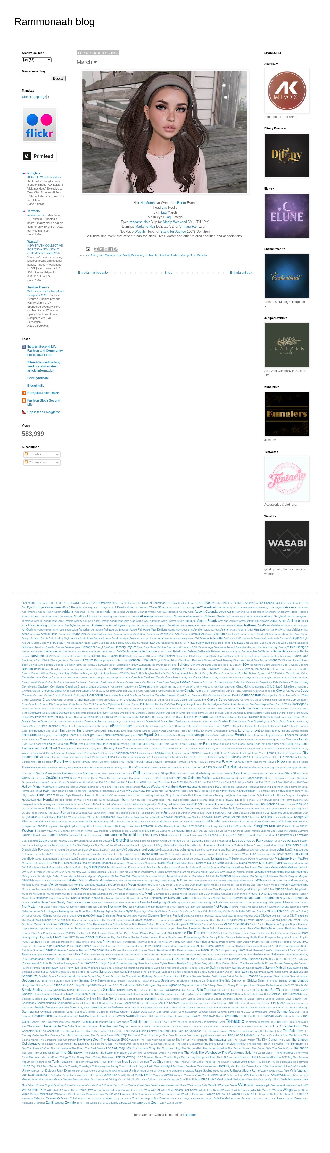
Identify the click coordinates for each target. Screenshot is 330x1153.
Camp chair (102, 677)
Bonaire (303, 664)
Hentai (150, 790)
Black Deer (182, 656)
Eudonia (56, 739)
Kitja (137, 821)
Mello (283, 867)
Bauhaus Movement (179, 647)
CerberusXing (299, 682)
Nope (167, 906)
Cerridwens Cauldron (63, 686)
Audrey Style (62, 638)
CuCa (140, 699)
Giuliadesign (203, 773)
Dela (45, 712)
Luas (253, 853)
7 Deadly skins (124, 607)
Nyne (129, 911)
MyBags (131, 893)
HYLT (169, 799)
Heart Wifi (80, 790)
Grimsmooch (281, 777)
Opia (195, 920)
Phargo (26, 932)
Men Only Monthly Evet (73, 871)
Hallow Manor (32, 786)
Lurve (158, 858)
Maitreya (173, 863)
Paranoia (59, 928)
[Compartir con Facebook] (110, 249)
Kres (185, 826)
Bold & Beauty (232, 664)
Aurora (98, 638)
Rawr (25, 954)
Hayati (38, 790)
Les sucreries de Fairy (247, 841)
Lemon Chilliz (159, 840)
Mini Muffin (212, 876)
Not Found (221, 907)
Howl (86, 799)
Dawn (103, 708)
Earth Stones (101, 726)
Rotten (226, 963)
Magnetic (107, 862)
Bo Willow (89, 664)
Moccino (194, 880)
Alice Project (65, 620)
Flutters (114, 761)
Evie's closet (35, 743)
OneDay (107, 920)
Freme (26, 767)
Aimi (94, 616)
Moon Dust (188, 884)
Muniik (50, 893)
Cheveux (230, 686)
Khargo (298, 817)
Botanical (130, 668)
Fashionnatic (144, 752)
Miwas (140, 880)
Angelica (161, 625)
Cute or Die (46, 704)
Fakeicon (224, 743)
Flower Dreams (100, 761)
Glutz (305, 773)
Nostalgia (207, 906)
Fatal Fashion (173, 752)
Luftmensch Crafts (54, 858)
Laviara (184, 834)
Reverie (111, 958)
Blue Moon (260, 660)
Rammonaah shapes (134, 950)
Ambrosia (253, 620)
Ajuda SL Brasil (129, 616)
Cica (147, 690)
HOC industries (116, 795)
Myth (236, 893)
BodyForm (170, 664)
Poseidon (66, 941)
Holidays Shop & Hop (167, 795)
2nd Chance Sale (269, 602)
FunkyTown (121, 767)
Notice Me (245, 906)
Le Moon (270, 834)
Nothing (234, 906)
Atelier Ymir (293, 634)
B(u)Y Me (64, 642)
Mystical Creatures (222, 893)
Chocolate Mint (72, 690)
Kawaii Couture (173, 817)
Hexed (205, 790)
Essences (291, 735)
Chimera (27, 690)
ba (73, 642)
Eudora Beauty (82, 739)
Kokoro (297, 821)
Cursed (257, 699)
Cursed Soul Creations (276, 699)
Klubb (210, 821)
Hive (88, 795)
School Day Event (99, 976)
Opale (178, 919)
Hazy (46, 790)
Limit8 (221, 845)
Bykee (253, 673)
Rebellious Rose (141, 954)
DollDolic (243, 717)
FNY (122, 761)
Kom (305, 821)
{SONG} (76, 602)
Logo (151, 849)
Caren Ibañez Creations (293, 677)
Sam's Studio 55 (80, 971)
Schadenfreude (66, 976)
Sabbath (118, 967)
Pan (168, 924)
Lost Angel (252, 849)
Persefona (224, 928)
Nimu (226, 902)
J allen (224, 808)
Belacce (50, 651)
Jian (63, 812)
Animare (193, 625)
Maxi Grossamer (167, 867)
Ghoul (106, 773)
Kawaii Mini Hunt (193, 817)
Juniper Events (38, 287)
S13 (103, 967)
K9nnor (91, 817)
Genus (88, 773)
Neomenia (271, 898)
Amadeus (190, 620)
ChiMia (36, 690)
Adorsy (183, 611)
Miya (158, 880)
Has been (228, 786)
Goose (111, 777)
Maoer (61, 867)
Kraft (137, 826)
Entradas (34, 454)
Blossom (197, 660)
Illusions (298, 799)
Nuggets (53, 911)
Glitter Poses (276, 773)
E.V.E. (73, 726)
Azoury (44, 642)
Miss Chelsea (59, 880)
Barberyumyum (125, 647)
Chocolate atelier (52, 690)
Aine (100, 616)
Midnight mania (31, 876)
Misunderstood (109, 880)
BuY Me (243, 673)
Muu (111, 893)
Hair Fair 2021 (174, 782)
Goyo (216, 777)
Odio (242, 911)
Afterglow (270, 611)
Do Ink (188, 717)
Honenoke (269, 795)
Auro (90, 638)
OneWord (128, 920)
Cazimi (218, 682)
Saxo (278, 971)
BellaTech (123, 651)
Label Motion (252, 830)
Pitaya (35, 937)
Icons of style (216, 799)
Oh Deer (27, 915)
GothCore (180, 777)
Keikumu (266, 817)
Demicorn (103, 712)
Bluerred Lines (291, 660)
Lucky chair (283, 853)
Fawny (204, 752)
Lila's (166, 845)
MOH (243, 880)
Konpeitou (52, 826)
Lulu (68, 858)
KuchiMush (235, 826)
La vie (219, 830)
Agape (294, 611)
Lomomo (200, 849)
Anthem (250, 625)
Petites (280, 928)
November (273, 906)
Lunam (92, 858)
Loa (130, 849)
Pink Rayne (250, 932)
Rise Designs (231, 958)
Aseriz (164, 633)
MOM (258, 880)
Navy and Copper (180, 898)
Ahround (45, 616)
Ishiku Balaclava (97, 808)
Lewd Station (300, 840)
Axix (276, 638)
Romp (102, 963)
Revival (121, 959)
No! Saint (44, 906)
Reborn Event (159, 954)
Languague (95, 834)
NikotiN (217, 902)
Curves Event (299, 699)
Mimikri (162, 876)
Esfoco (249, 735)
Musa (86, 893)
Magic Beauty (82, 862)
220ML (238, 603)
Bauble (161, 647)
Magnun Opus (135, 863)
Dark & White (283, 704)
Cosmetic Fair (200, 695)
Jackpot (249, 808)
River (272, 959)
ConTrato (135, 695)
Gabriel (217, 767)
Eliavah (293, 726)
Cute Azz (33, 704)
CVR (91, 704)
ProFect (264, 941)
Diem (267, 712)
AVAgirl (124, 638)
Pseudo (286, 941)
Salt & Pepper (49, 971)
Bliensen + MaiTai (140, 660)
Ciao (141, 690)
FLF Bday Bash (214, 757)
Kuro (296, 826)
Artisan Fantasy (123, 634)
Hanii (128, 786)
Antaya (238, 625)
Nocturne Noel (118, 907)
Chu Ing (132, 690)
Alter (164, 620)
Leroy (207, 840)
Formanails (169, 761)
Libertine (64, 845)
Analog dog (45, 625)
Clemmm (247, 690)
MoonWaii (42, 889)
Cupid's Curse (217, 699)
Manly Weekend (175, 222)
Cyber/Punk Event (119, 704)
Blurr (25, 664)
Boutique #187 (180, 668)
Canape (114, 677)
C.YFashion (278, 673)
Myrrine (150, 893)
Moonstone (28, 889)
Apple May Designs (155, 629)
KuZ (49, 830)
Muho (304, 889)
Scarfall (43, 976)
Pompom (270, 937)
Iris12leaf (27, 808)
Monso (53, 884)
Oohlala (147, 919)
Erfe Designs (196, 735)
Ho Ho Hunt (99, 795)
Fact (166, 743)
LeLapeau (95, 840)
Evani (141, 739)
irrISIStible (65, 808)
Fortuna (192, 761)
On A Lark (58, 919)
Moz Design (220, 889)
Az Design (33, 642)
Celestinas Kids (269, 682)
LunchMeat (122, 858)
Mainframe (151, 863)
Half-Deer (302, 782)
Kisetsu (121, 821)
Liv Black (83, 849)
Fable (152, 743)
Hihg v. (299, 790)
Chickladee (301, 686)
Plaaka (80, 937)
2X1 (301, 603)
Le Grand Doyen (253, 834)
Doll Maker (220, 717)
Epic (132, 735)
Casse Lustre (133, 682)
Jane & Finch (279, 808)
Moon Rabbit (234, 884)
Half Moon (290, 782)
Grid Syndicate (38, 378)
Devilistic (192, 712)
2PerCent (286, 603)
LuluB (74, 858)
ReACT (63, 954)
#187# (96, 603)
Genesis (68, 773)
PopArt (304, 937)
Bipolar (114, 655)
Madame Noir (140, 222)
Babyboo (154, 642)
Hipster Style (63, 795)
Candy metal (217, 677)
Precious (115, 941)
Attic (51, 638)
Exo (86, 743)
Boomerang (77, 669)
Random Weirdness (188, 950)
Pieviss (135, 932)
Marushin (140, 867)
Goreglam (122, 777)
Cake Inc (59, 677)
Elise (25, 730)
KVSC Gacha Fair (63, 830)
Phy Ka (80, 932)
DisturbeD (145, 716)
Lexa (30, 845)
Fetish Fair (281, 752)
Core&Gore (184, 695)
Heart (54, 790)
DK (173, 717)
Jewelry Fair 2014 (49, 812)
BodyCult (157, 664)
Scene (52, 976)
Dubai (233, 721)
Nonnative (157, 906)
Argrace (259, 629)
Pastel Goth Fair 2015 (119, 928)
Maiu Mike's (188, 863)
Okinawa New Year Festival (165, 915)
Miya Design (169, 880)
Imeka (60, 804)
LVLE (172, 858)
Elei (242, 726)
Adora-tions (118, 611)
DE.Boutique (124, 708)
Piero (127, 932)
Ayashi (297, 638)
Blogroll (158, 660)
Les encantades (221, 840)
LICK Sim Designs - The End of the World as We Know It (105, 845)
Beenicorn (37, 651)
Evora (59, 743)
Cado (38, 677)
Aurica (75, 638)
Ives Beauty (185, 808)
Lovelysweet (149, 854)
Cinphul (189, 690)
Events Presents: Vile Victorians (180, 739)
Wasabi (140, 231)
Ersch (239, 735)
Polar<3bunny (226, 937)
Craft (305, 695)
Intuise (291, 804)
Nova (262, 906)
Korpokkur (86, 826)
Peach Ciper (167, 928)
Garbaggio (292, 767)
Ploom (126, 937)
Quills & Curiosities (247, 946)
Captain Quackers (268, 677)
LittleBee (63, 849)
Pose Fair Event (32, 941)
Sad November (170, 967)
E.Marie (63, 726)
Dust (276, 721)
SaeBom (204, 967)
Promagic (275, 941)
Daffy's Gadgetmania (189, 704)
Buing (175, 673)
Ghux (129, 773)
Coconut (38, 695)
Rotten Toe (237, 963)
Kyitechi (79, 830)
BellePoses (180, 651)
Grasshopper (255, 777)
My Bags (120, 893)
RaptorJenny (229, 950)
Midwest (82, 876)
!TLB (52, 603)
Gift (136, 772)
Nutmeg (64, 911)
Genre (78, 773)
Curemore (246, 699)
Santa (115, 971)
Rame (108, 950)
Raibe (304, 946)
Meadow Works (235, 867)
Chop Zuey (98, 690)
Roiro (81, 963)
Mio (252, 876)
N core (253, 893)
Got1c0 (157, 777)
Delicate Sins (67, 712)
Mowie (208, 889)
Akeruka (146, 616)
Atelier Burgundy (275, 634)
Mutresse (102, 893)
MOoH (112, 884)
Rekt (289, 954)
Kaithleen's (109, 817)
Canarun (125, 677)
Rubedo (303, 963)
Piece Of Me (115, 932)
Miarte (249, 871)
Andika (86, 625)
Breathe (303, 669)
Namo (53, 898)
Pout (99, 941)
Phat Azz (36, 932)
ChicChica (273, 686)
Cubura (131, 699)
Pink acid (160, 932)
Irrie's (55, 808)
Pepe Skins (209, 928)
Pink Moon (235, 932)
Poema (153, 937)
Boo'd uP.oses (60, 669)
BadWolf (281, 642)
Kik (49, 821)
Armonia (35, 634)
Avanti (153, 638)
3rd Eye (27, 607)
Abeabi (222, 607)
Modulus (213, 880)
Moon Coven (173, 884)
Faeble (183, 743)
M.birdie (234, 858)
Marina (70, 867)
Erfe (160, 735)
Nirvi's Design (261, 902)
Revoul (141, 959)
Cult (176, 699)
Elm (62, 730)
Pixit (66, 937)
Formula (181, 761)
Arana (224, 629)
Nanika (75, 897)
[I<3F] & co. (63, 603)
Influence (138, 804)
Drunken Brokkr (208, 721)
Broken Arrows (109, 673)
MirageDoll (261, 876)
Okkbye (266, 915)
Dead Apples (140, 708)
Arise (289, 629)
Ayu (24, 642)
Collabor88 (95, 695)
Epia (126, 735)
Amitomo (293, 621)
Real (71, 954)
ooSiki (170, 920)
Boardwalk (102, 664)
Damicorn (243, 704)
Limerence (210, 845)
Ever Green (207, 739)
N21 (269, 893)
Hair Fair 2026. (262, 782)
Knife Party (246, 821)
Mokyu (250, 880)
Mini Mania (198, 876)
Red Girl (202, 954)
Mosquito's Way (106, 889)
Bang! (99, 647)
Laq (164, 207)
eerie (195, 726)
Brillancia (76, 673)
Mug (298, 889)
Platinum (104, 937)
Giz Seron (218, 773)
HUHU (101, 799)
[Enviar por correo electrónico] (96, 249)
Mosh (93, 889)
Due (250, 721)
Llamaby (116, 849)
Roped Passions (117, 963)
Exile (73, 744)
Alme (97, 620)
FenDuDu (214, 752)
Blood (166, 660)
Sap (157, 971)
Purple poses (187, 946)
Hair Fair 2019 (155, 782)
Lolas (176, 849)
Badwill (271, 642)
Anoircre (228, 625)
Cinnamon (169, 690)
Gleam (264, 773)
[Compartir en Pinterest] (115, 249)
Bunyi (205, 673)
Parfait (69, 928)
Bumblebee (187, 673)
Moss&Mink (124, 889)
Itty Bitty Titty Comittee (158, 808)
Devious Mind (206, 712)
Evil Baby (49, 743)
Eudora (67, 739)
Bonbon (27, 669)
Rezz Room (180, 959)
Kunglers (34, 173)
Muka (25, 893)
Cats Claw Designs (168, 682)
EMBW (89, 730)
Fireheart (157, 757)
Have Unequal (299, 786)
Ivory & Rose (202, 808)
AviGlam (241, 638)
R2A (271, 946)
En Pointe (194, 730)
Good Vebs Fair (79, 777)
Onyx (138, 919)
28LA (254, 603)
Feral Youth (259, 752)
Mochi (203, 880)
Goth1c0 (168, 777)
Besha (304, 651)
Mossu (136, 889)
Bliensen (121, 660)
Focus (130, 761)
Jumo (159, 812)
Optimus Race (207, 920)
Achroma (303, 607)
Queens (230, 946)
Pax (147, 928)
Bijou (98, 655)
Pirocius (295, 932)
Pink (151, 932)
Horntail (48, 800)
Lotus (280, 849)
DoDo (197, 716)
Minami (178, 876)
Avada (115, 638)
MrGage (242, 889)
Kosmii (97, 826)
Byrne (261, 673)
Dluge (179, 717)
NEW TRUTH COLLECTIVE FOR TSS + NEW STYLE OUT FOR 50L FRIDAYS (45, 249)
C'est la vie (293, 673)
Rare (242, 950)
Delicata (53, 712)
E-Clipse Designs (48, 725)
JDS (28, 812)
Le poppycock (285, 834)
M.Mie (251, 858)
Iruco (76, 808)
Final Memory (76, 757)
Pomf (261, 937)
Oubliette (27, 924)
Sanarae (105, 972)
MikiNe (115, 876)
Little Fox (37, 849)
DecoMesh (286, 708)
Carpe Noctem (66, 682)
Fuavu (110, 767)
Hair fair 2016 (119, 782)
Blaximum (75, 660)
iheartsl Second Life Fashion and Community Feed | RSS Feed (45, 351)
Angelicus (173, 625)
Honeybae (302, 795)
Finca (111, 756)
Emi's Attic (100, 730)
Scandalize (30, 976)
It (135, 808)
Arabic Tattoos (211, 629)
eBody (127, 726)
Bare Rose (150, 647)
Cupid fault (186, 699)
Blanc (65, 660)
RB (46, 954)
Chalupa (91, 686)
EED (188, 726)
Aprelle (197, 629)
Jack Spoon (235, 808)
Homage (242, 795)
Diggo (274, 712)
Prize (255, 941)
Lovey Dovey (188, 854)
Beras (286, 651)
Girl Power (189, 773)
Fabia (145, 743)
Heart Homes (65, 790)
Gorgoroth (135, 777)
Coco (304, 690)
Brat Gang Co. (289, 669)
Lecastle (33, 840)
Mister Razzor (78, 880)
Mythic (244, 893)
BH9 (83, 656)
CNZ (297, 690)
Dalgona (216, 704)
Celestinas (252, 682)
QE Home (207, 945)
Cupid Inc (200, 699)
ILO (306, 799)
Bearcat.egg (205, 647)
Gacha (230, 767)
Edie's (162, 726)
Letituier (269, 840)
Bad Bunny (197, 642)
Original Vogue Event (240, 919)
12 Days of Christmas (152, 602)
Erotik (222, 735)
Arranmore (65, 634)
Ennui (98, 735)
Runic (62, 967)
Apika (107, 629)
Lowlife (211, 854)
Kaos (148, 817)
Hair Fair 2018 (137, 782)
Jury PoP (226, 812)
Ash (171, 634)
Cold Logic (80, 695)
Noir (131, 906)
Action (49, 611)
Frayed (272, 761)
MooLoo (122, 884)
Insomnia (208, 804)
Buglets (149, 673)
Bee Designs (299, 647)
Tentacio (33, 211)
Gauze (40, 773)
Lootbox (226, 849)
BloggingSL (35, 385)
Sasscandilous (190, 971)
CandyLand (249, 677)
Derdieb (150, 712)
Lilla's (181, 845)
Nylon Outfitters (115, 911)
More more (80, 889)
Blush (49, 664)
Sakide (250, 967)
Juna (166, 812)
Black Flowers (217, 656)
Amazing (223, 620)
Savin (270, 971)
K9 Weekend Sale (75, 817)
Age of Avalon (30, 616)
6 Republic (75, 607)
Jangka (292, 808)
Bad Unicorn (251, 642)
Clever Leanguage (264, 690)
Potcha (90, 941)
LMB (124, 849)
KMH (218, 821)
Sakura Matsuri (275, 967)
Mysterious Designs (167, 893)
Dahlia (207, 704)
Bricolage (64, 673)
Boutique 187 (198, 669)
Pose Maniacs (51, 941)
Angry (183, 625)
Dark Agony (300, 704)
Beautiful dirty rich (246, 647)
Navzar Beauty (203, 898)
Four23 (202, 761)
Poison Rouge (193, 937)
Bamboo (40, 647)
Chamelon (117, 686)
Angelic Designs (145, 625)
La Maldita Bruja (182, 830)
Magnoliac (120, 863)
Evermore (292, 739)
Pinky (274, 932)
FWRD (145, 767)
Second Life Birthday (139, 976)
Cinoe (180, 690)
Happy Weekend (152, 786)
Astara (184, 634)
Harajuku (171, 786)
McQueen (213, 867)
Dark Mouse (56, 708)
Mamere (253, 862)
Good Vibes (98, 777)
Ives (175, 808)
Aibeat (55, 616)
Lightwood (147, 845)
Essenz (303, 735)
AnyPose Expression (65, 629)
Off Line (251, 911)
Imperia (69, 804)
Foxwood (238, 761)
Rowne (278, 963)
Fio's (148, 757)
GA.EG (207, 767)
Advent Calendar (207, 612)
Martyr (117, 867)
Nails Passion (300, 893)
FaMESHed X (50, 748)
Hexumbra (263, 790)
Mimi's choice (149, 876)
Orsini (267, 920)
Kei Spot (255, 817)
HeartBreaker (94, 790)
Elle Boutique (37, 730)
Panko (261, 924)
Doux (44, 721)
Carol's (52, 682)
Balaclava (28, 647)
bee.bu (26, 651)
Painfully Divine (122, 924)
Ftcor (93, 767)
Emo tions (114, 730)
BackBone (167, 642)
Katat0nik (157, 817)
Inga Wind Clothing (155, 804)
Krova (206, 826)
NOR (174, 906)
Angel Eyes (117, 625)
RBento (53, 954)
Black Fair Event (199, 656)
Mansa (53, 867)
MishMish (28, 880)
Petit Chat (254, 928)
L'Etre (151, 830)
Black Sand (301, 655)
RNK (293, 958)
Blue (236, 660)
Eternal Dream (30, 739)
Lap (106, 835)
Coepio (57, 695)
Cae (44, 677)
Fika (65, 757)
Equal (139, 735)
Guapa (42, 782)
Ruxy (69, 967)
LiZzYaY (105, 849)
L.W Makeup (101, 830)
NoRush (196, 906)
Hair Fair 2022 (192, 782)
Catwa (185, 682)
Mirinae (273, 876)
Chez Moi (242, 686)
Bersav (295, 651)
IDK (236, 799)
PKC (72, 937)
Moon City (159, 884)
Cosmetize (214, 695)
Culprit (169, 699)
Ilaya (289, 799)
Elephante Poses (268, 726)
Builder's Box (163, 673)
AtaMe (260, 634)
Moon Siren (263, 884)
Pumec (86, 945)
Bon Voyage (290, 664)
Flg (295, 757)
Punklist (106, 946)
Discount (92, 716)
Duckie (243, 721)
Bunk (198, 673)
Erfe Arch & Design (175, 735)
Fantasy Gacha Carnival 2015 (186, 748)
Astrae (209, 634)
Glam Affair (240, 773)
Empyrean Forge (177, 730)
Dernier (160, 712)
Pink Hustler (208, 932)
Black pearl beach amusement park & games (266, 656)
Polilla (253, 937)
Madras (58, 863)
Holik (184, 795)
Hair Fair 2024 (227, 782)
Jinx (78, 812)
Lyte (225, 858)
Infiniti (127, 804)
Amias (274, 620)
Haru (218, 786)
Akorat (168, 616)
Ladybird (303, 830)
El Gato (234, 726)
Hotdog (59, 799)
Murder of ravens (72, 893)
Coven (297, 695)
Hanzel (135, 786)
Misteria (93, 880)
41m (65, 607)
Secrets (196, 976)
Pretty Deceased (147, 941)
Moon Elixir (203, 884)
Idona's (250, 799)
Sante (151, 971)
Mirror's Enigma (288, 876)
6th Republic (90, 607)
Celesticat (239, 682)
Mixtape (149, 880)
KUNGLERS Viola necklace (44, 177)
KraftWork (147, 826)
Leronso (197, 841)
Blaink (46, 660)
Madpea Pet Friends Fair (37, 863)
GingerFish (168, 773)
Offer (280, 911)
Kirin (100, 821)
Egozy (225, 725)
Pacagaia (99, 924)
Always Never (176, 620)
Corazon (171, 695)
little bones (294, 845)
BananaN (88, 647)
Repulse (88, 959)
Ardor (250, 629)
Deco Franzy (271, 708)
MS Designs (255, 889)
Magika (96, 862)
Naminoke (42, 897)
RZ (81, 967)
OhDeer (37, 915)
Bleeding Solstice (104, 660)
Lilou (200, 845)
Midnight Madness (296, 871)
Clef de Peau (234, 690)
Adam (57, 611)
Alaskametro (191, 616)
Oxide (82, 924)
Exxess (114, 743)
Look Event (213, 849)
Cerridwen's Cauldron (35, 686)
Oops (162, 920)
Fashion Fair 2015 (77, 752)
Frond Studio (81, 767)
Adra (191, 611)
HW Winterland (155, 799)
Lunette (135, 858)
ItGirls (140, 808)
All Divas (88, 620)
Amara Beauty (207, 621)
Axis (270, 638)
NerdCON (301, 897)
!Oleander (43, 603)
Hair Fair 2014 (102, 782)
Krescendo (195, 826)
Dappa (264, 704)
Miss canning (43, 880)
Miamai (241, 871)
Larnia (163, 834)
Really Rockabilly (107, 954)
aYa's (288, 638)
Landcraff (74, 834)
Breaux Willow (39, 673)
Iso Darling (114, 808)
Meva (212, 871)
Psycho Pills (29, 946)
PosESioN (79, 941)
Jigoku (71, 812)
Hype (176, 799)
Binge (105, 656)
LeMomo (145, 840)
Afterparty (283, 611)
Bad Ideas (224, 642)
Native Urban (135, 898)
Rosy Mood (208, 963)
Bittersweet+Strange (145, 656)
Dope (290, 717)
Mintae (236, 876)
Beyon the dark (71, 656)
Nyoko (138, 911)
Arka (305, 629)
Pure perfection (135, 946)
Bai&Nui (291, 642)
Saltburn (64, 971)
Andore (97, 625)
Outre (53, 924)
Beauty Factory (268, 647)
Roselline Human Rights (152, 963)
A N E (176, 607)
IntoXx (282, 804)
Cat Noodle (149, 682)
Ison (123, 808)
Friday (45, 767)
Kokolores (285, 821)
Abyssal (279, 607)
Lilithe (173, 845)
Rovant (269, 963)
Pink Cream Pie (176, 932)
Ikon (282, 799)
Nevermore (82, 902)
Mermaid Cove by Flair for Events (117, 871)
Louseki (39, 854)
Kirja (106, 821)
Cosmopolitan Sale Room (277, 695)
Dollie (263, 717)
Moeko (223, 880)
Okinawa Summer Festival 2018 (241, 915)
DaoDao (255, 704)
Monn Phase (39, 884)
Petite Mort (268, 928)
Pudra (41, 946)
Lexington (40, 845)
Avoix (249, 638)
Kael (99, 817)
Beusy (49, 655)
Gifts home (148, 773)
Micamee (260, 871)
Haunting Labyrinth (271, 786)
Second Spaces (163, 976)
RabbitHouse (292, 946)
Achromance (29, 611)
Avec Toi (193, 638)
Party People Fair (93, 928)
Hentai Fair (161, 790)
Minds (187, 876)
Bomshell (276, 664)
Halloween (49, 786)
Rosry (190, 963)
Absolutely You (265, 607)
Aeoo (222, 611)
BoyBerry (237, 669)
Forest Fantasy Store (148, 761)
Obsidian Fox (177, 911)
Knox (265, 821)
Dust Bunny (287, 721)
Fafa (199, 743)
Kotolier (106, 826)
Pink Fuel (193, 933)
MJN (180, 880)
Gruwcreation (30, 782)
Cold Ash (67, 695)
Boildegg (217, 664)
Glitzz (288, 773)
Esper (269, 735)
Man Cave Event (271, 863)
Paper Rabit (45, 928)
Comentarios (37, 462)
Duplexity (259, 721)
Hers (197, 790)
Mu (272, 889)
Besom (26, 656)
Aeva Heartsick (255, 611)
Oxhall (74, 924)
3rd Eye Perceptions (47, 607)
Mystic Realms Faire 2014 (195, 893)
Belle (133, 651)
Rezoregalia (164, 959)
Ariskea (297, 629)
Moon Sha (249, 884)
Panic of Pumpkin (236, 924)
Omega (46, 919)
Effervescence (211, 726)
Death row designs (249, 708)
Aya (282, 638)
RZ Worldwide (92, 967)
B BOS (54, 642)
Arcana (233, 629)
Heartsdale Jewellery (115, 790)
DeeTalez (35, 712)
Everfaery (220, 739)
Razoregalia (37, 954)
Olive (38, 919)
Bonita (46, 669)
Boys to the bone (255, 668)
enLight (89, 735)
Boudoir (142, 669)
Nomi (147, 906)
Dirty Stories (66, 717)
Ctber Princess (99, 699)
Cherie (155, 686)
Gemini (57, 773)
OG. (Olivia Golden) (296, 911)
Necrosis (227, 898)
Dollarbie (232, 717)
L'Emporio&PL (138, 830)
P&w (89, 924)
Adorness (172, 611)
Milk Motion (133, 876)
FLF (201, 757)
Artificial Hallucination (100, 634)
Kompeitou (28, 826)
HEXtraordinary (246, 790)
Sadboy (184, 967)
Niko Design (205, 902)
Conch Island (120, 695)
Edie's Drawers (176, 726)
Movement (182, 889)
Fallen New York (275, 743)
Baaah (79, 642)
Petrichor (290, 928)
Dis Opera (80, 717)
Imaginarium (29, 804)
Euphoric (98, 739)
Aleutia (220, 616)
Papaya (284, 924)
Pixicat (57, 937)
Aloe (132, 620)
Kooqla (64, 826)
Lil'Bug (158, 845)
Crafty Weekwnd (32, 699)
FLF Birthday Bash (236, 756)
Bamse (60, 647)
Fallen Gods (237, 743)
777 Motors (141, 607)
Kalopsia (139, 817)
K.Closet (51, 817)
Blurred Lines (37, 664)
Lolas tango (187, 849)
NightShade (169, 902)
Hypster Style (188, 799)
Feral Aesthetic (230, 752)
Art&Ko (76, 633)
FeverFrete (295, 752)
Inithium (173, 804)
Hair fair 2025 (245, 782)
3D (306, 603)
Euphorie (110, 739)
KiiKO (42, 821)
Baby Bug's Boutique (104, 642)
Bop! (107, 669)
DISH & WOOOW (114, 717)
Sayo (285, 971)
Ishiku (82, 808)
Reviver (131, 959)
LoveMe (163, 854)
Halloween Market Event (71, 786)
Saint (228, 967)
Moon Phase (218, 884)
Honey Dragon (286, 795)
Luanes (226, 854)
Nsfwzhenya (29, 911)
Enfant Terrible (299, 730)
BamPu (50, 647)
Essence (279, 735)
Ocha (188, 911)
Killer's (55, 821)
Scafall (293, 971)
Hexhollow (215, 790)
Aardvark (210, 607)
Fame (304, 743)
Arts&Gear (139, 634)
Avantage (143, 638)
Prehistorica (129, 941)
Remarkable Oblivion (41, 958)
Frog (70, 767)
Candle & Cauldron (143, 677)
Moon (132, 884)
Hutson (141, 799)
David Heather (90, 708)
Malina (243, 862)
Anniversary (215, 625)
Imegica (50, 804)
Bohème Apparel (201, 664)
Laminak (62, 834)
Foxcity (227, 761)
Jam (267, 808)
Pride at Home (209, 941)
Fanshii (81, 748)
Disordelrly (132, 717)
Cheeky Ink (131, 686)
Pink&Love (264, 932)
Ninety (234, 902)
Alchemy (209, 616)
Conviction (148, 695)
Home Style (255, 795)
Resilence (100, 959)
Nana (60, 898)
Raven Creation (299, 950)
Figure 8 (57, 757)
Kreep (177, 826)
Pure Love (118, 946)
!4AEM (26, 603)
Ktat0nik (223, 826)
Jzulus (42, 817)
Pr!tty (106, 941)
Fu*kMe (101, 767)
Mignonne (104, 876)
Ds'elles (223, 721)
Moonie (275, 884)
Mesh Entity (165, 871)
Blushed (59, 664)
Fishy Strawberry (173, 757)
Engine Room (67, 735)
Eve (148, 739)
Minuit (245, 876)
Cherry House (202, 686)
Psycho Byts (300, 941)
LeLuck (107, 840)
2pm (295, 603)
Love (48, 853)
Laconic (265, 830)
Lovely (118, 854)
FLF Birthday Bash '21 (262, 757)
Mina (170, 876)
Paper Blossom (299, 924)
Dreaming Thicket (134, 721)
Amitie (282, 620)
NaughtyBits (159, 897)
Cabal (304, 673)
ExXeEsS (102, 743)
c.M (268, 673)
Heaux (133, 790)
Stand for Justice (173, 231)
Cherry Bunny (168, 686)
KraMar (159, 826)
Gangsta (280, 767)
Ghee (98, 773)
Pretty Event (165, 941)
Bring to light (90, 673)
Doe (205, 717)
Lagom (26, 834)
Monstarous (66, 884)
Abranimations (246, 607)
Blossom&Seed (213, 660)
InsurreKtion (268, 804)
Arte (84, 633)
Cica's (153, 690)
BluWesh (70, 664)
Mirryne (303, 876)
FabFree (135, 743)
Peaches (182, 928)
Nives (286, 902)
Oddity (218, 911)
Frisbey (63, 767)
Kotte (115, 826)
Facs (160, 743)
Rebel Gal (124, 954)
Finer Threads (124, 757)
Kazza (245, 817)
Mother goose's (151, 889)
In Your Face (82, 804)
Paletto (160, 924)
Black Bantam (166, 655)
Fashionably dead (125, 752)
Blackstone (28, 660)
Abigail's (232, 607)
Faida (214, 743)
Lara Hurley (150, 834)
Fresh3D (36, 767)
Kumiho (247, 826)
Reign (275, 954)
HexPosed (228, 790)
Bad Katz (237, 642)
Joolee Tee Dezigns (143, 812)
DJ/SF (167, 717)
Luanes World (240, 854)
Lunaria (110, 858)
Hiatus (273, 790)
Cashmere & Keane (112, 682)
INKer (182, 804)
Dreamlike (192, 721)
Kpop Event (126, 826)
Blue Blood (246, 660)
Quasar (219, 945)
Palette (151, 924)
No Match (147, 203)
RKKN (279, 959)
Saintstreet (238, 967)
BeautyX (284, 647)
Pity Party (46, 937)
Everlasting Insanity (273, 739)
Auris (83, 638)
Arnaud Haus (49, 633)
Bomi (267, 664)
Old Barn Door (280, 915)
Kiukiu (168, 821)
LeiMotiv (73, 840)
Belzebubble (249, 651)
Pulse (78, 945)
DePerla (130, 712)
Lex (24, 845)
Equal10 (150, 735)
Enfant (286, 730)
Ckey (207, 690)
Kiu (161, 821)
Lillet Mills (190, 845)
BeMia (261, 651)
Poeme (163, 937)
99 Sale (167, 607)
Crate (46, 699)
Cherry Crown (185, 686)
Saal (109, 967)
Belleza (192, 651)
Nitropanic (275, 902)
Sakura (259, 967)
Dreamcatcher (93, 721)
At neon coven (246, 634)
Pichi (88, 932)
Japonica (302, 808)
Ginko (179, 773)
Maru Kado (128, 867)
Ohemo (47, 915)
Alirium (78, 620)
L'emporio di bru (119, 830)
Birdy (122, 655)
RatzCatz (269, 950)
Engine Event (50, 735)
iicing (276, 799)
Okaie (73, 915)
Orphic (259, 919)
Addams (68, 612)
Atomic (35, 638)
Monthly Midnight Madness (90, 884)
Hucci (93, 799)
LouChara (291, 849)
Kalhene (128, 817)
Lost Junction (268, 849)
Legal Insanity (58, 840)
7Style (153, 607)
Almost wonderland (112, 620)
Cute (25, 704)
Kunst (280, 826)
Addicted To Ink (84, 611)
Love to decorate (90, 854)
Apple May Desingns (180, 629)
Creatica (68, 699)
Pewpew (303, 928)
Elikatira (303, 726)
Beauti (231, 647)
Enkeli (80, 735)
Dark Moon (41, 708)
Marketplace (97, 867)
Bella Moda (109, 651)
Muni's (33, 893)
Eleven (284, 725)
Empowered (159, 730)
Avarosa (163, 638)
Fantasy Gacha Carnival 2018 (261, 748)
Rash (249, 950)
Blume (304, 660)
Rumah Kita (38, 967)
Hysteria (202, 799)
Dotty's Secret (31, 721)
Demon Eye (117, 712)
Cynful (135, 704)
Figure (47, 757)
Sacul (157, 967)
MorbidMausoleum (59, 889)
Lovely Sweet (131, 854)
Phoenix (70, 932)
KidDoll (34, 821)
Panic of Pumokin (212, 924)
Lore (234, 849)
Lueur (38, 858)
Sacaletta (129, 967)
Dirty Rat (52, 716)
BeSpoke (37, 656)
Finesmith (139, 757)
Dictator (258, 712)
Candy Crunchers (167, 677)
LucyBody (28, 858)
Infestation (117, 804)
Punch (96, 946)
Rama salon (95, 950)
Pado (108, 924)
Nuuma (74, 911)
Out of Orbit (41, 924)
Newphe (145, 902)
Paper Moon (29, 928)
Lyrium (216, 858)
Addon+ (99, 611)
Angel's (130, 625)
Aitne (116, 616)
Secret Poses (182, 976)
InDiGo (95, 804)
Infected (105, 804)
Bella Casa (74, 651)
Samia (94, 971)
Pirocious (283, 932)
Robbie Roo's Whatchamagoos (58, 963)
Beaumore (220, 647)
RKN (287, 959)
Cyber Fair (101, 704)
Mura (58, 893)
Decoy (297, 708)
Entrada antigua (241, 272)
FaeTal (192, 743)
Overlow (63, 924)
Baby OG (123, 642)
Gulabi (71, 782)
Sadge (194, 967)
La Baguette (163, 830)
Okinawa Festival (137, 915)
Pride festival (227, 941)
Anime (203, 625)
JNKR (104, 812)
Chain (81, 686)
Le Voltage (301, 834)
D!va (151, 704)
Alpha (139, 620)
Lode (137, 849)
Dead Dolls (168, 708)
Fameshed (30, 748)
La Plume (209, 830)
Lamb (52, 835)
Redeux (258, 954)
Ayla (305, 638)
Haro (182, 786)
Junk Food (213, 812)
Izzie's (215, 808)
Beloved (216, 651)
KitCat (130, 821)
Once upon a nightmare (86, 920)
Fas (63, 752)
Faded (174, 743)
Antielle (275, 625)
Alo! (126, 620)
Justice (32, 817)
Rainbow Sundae (32, 950)
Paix (134, 924)
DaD (167, 704)
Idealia (229, 799)
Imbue (41, 804)
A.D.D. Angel (188, 607)
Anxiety (285, 625)
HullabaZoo (113, 799)
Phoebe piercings (53, 932)
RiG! (219, 959)
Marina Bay (81, 867)
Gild (157, 773)
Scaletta (303, 971)
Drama (67, 721)
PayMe (155, 928)
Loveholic (107, 854)
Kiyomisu (189, 821)
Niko (194, 902)
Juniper (175, 812)
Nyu (144, 911)
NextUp (156, 902)
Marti (110, 867)
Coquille (160, 695)
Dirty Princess (37, 716)
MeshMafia (193, 871)
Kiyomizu (201, 821)
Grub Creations (299, 777)
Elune (80, 730)
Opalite (187, 920)
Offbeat (271, 911)
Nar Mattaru (108, 898)
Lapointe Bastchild (123, 835)
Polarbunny (242, 937)
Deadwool (229, 708)
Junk (202, 812)
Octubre (197, 911)
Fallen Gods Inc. (255, 743)
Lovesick (174, 854)
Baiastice (302, 642)
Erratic (230, 735)
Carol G (42, 682)
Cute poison (61, 704)
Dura (269, 721)
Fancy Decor (68, 748)
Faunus (194, 752)
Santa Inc (126, 971)
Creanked (57, 699)
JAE (257, 808)
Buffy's (140, 673)
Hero (190, 790)
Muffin (290, 889)
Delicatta (81, 712)
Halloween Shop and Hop (102, 786)
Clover (280, 690)
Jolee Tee (114, 812)
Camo (91, 677)
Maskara (152, 867)
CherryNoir (217, 686)
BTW (122, 673)
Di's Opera (225, 712)
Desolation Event (176, 712)
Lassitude (173, 834)
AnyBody (27, 629)
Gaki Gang (267, 767)
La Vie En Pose (233, 830)
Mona (294, 880)
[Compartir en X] (106, 249)
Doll (211, 717)
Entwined (117, 735)
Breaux (26, 673)
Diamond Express (243, 712)
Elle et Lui (52, 730)
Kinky (93, 821)
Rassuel (258, 950)
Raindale (49, 950)
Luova (144, 858)
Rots (218, 963)
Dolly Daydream (276, 717)
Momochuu (269, 880)
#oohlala (106, 602)
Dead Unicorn (197, 708)
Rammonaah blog (54, 21)
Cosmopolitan (250, 695)
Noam (54, 906)
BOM (245, 664)
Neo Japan (255, 898)
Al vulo (178, 616)
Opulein (221, 920)
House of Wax (73, 799)
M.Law (243, 858)
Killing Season (68, 821)
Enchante (207, 730)
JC (23, 812)
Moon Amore (144, 884)
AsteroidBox (197, 633)
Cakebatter (72, 677)
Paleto (142, 924)
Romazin (91, 963)
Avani (132, 638)
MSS (266, 889)
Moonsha (302, 884)
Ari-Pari (270, 629)
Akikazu (159, 616)
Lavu (193, 834)
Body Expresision (119, 664)
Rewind (151, 959)
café (50, 677)
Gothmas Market (199, 778)
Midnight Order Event (55, 876)
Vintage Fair (188, 226)
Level (286, 840)
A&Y (200, 607)
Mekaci (275, 867)
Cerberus (284, 682)
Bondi (37, 668)
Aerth (230, 611)
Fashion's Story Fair (101, 752)
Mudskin (280, 889)
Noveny (284, 906)
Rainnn (61, 950)
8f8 (159, 607)
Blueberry (274, 660)
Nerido (35, 902)
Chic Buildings (257, 686)
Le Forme (224, 834)
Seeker (206, 976)
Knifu (258, 821)
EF (200, 726)
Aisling (108, 616)
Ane (105, 625)
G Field (154, 767)
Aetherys (240, 611)
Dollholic (254, 716)
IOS (305, 804)
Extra (92, 743)
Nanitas (85, 897)
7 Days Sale (106, 607)
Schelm (82, 976)
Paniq (253, 924)
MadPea (303, 858)
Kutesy (41, 830)
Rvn (76, 967)
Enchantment (249, 730)
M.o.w (259, 858)
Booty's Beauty (94, 669)
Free (281, 761)
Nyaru (89, 911)
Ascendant (153, 634)
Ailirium (68, 616)
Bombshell (256, 664)
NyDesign (99, 911)
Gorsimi (147, 777)
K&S (60, 817)
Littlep (73, 849)
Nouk (255, 906)
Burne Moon (229, 673)
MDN (222, 867)
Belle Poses (165, 651)
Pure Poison (153, 945)
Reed (267, 954)
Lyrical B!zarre (202, 858)
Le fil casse (210, 834)
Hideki (281, 790)
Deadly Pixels (215, 708)
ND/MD (217, 898)
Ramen (117, 950)
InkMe (190, 804)
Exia (66, 743)
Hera (183, 790)
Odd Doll (208, 911)
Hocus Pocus (135, 795)
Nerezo (26, 902)
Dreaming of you (113, 721)
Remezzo (62, 959)
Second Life (117, 976)
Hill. (306, 790)
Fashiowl (158, 752)
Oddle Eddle (230, 911)
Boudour (154, 669)
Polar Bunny (209, 937)
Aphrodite (97, 629)
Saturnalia (260, 971)
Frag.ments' (260, 761)
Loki (158, 849)
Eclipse (147, 726)
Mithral (123, 880)
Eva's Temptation (127, 739)
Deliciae (91, 712)
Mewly (221, 871)
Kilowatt (83, 821)
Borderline (117, 668)
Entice (107, 735)
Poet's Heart (175, 937)
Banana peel (73, 647)
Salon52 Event (31, 971)
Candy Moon (233, 677)
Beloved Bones (231, 651)
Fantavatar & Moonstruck (45, 752)
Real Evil (80, 954)
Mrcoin (232, 889)
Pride (196, 941)
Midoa (72, 876)
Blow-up (228, 660)
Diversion (157, 717)
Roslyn (181, 963)
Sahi (221, 967)
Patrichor (139, 928)
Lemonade (174, 840)
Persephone (239, 928)
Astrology (231, 634)
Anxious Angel (299, 625)
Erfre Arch (212, 735)
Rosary (133, 963)
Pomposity (283, 937)
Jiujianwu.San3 (91, 812)
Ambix (242, 620)
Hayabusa (28, 790)
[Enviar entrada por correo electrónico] (87, 248)
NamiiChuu (28, 898)
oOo (155, 920)
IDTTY (259, 799)
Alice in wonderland (45, 620)
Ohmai (57, 915)
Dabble (159, 704)
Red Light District (218, 954)
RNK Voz (303, 959)
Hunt (124, 799)
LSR (218, 854)
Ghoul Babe (117, 773)
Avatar (173, 638)
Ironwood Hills (42, 808)
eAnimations (85, 726)
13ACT (199, 603)
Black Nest (232, 656)
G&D (199, 767)
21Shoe (228, 603)
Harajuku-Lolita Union (43, 393)
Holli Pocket (195, 795)
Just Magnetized (275, 812)
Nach (288, 893)
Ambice (233, 620)
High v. (290, 790)
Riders (212, 959)
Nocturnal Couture (96, 906)
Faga (206, 744)
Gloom (297, 773)
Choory (86, 690)
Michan (271, 871)
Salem (297, 967)
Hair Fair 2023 (210, 782)
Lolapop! (166, 849)
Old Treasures (299, 915)
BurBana (215, 673)
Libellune (52, 845)
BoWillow (213, 668)
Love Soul (72, 854)
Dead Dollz (181, 708)
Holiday (149, 795)
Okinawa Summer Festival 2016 (202, 915)
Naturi (147, 898)
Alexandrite (232, 616)
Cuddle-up (150, 699)
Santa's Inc (140, 971)
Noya (305, 906)
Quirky (263, 946)
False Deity (293, 743)
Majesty (201, 862)
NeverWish (97, 902)
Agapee (303, 611)
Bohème (183, 664)
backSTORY (182, 642)
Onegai (117, 920)
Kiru (112, 821)
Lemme (134, 840)
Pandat (175, 924)
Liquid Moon (270, 845)
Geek (48, 773)
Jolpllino (125, 812)
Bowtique (225, 669)
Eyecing (124, 743)
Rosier (172, 963)
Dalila (225, 704)
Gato (32, 773)
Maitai (161, 862)
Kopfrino (74, 826)
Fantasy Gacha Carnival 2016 (224, 748)
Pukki (70, 946)
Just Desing (257, 812)
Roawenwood (30, 963)
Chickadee (287, 686)
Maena (68, 862)
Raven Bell (282, 950)
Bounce (165, 669)
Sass (178, 971)
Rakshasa (72, 950)
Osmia (276, 919)
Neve (44, 902)
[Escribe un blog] (101, 249)
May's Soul (184, 867)
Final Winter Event (96, 757)
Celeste (228, 682)
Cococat (27, 695)
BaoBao (109, 647)
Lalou (44, 834)
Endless (266, 730)
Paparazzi (272, 924)
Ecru (155, 726)
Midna (280, 871)
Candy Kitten (201, 677)
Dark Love (28, 708)
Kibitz (25, 821)
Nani (67, 898)
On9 (68, 919)
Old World (28, 920)
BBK (194, 647)
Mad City (268, 858)
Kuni (272, 826)
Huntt (133, 799)
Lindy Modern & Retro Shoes (244, 845)
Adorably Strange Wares (141, 611)
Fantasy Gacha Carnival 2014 (149, 748)
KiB (306, 817)
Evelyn (156, 739)
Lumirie (83, 858)
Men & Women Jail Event (42, 871)
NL (292, 902)
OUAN (304, 920)
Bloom (187, 660)
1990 (208, 603)
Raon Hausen (211, 950)
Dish (101, 717)
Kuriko (288, 826)
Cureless (234, 699)
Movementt (197, 889)
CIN (160, 690)
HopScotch (29, 799)
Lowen (202, 854)
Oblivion (163, 911)
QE (198, 945)
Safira (214, 967)
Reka (282, 954)
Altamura (155, 620)
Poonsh (294, 937)
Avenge (204, 638)
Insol (198, 804)
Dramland (77, 721)
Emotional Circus (131, 730)
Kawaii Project (212, 817)
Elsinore (70, 730)
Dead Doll (155, 708)
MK (186, 880)
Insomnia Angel (224, 804)
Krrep (214, 826)
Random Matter (166, 950)
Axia (264, 638)
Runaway (52, 967)
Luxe (166, 858)
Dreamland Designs (173, 721)
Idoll (242, 799)
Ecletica (137, 726)
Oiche (65, 915)
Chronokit (121, 690)
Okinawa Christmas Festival (108, 915)
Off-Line (261, 911)
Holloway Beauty (213, 795)
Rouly (260, 963)
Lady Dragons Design (284, 830)
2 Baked (217, 603)
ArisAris (280, 629)
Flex (195, 757)
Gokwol (64, 777)
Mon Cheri (283, 880)
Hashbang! (241, 786)
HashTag (254, 786)
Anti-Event (264, 625)
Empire (146, 730)
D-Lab (144, 704)
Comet (107, 695)
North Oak (184, 906)
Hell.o (141, 790)
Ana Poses (29, 625)
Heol (172, 790)
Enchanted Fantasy (225, 730)
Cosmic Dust (229, 695)
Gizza (228, 773)
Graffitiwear (228, 777)
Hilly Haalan (29, 795)
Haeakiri (80, 782)
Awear (257, 638)
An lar (304, 620)
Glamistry (254, 773)
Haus (287, 786)
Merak (92, 871)
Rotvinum (251, 963)
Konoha (40, 826)
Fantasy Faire (95, 748)
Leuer (278, 840)
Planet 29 (91, 937)
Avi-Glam (216, 638)
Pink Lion (222, 932)
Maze (195, 867)
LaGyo (35, 834)
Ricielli (203, 959)
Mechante (251, 867)
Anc (79, 625)
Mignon (92, 876)
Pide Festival (99, 932)
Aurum (107, 638)
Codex (48, 695)
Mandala (288, 863)
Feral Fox (245, 752)
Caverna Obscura (202, 682)
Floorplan (47, 761)
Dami (233, 704)
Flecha (188, 757)
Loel (144, 849)
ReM (24, 959)
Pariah (78, 928)
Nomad (139, 906)
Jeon (35, 812)
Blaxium (87, 660)
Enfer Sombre (31, 735)
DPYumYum (55, 721)
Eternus (45, 739)
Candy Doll (185, 677)
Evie (24, 743)
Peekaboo (195, 928)
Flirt (38, 761)
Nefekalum (240, 897)
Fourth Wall (214, 761)
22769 (247, 602)
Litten (281, 845)
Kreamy (168, 826)
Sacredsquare (144, 967)
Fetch (270, 752)
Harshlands (194, 786)
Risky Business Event (254, 958)
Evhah (303, 739)
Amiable (264, 620)
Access (290, 607)
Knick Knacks (230, 821)
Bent (269, 651)
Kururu (304, 826)
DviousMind (29, 726)
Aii (61, 616)
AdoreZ (161, 611)
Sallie (305, 967)
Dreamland (153, 721)
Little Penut (50, 849)
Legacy (44, 841)
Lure (151, 858)
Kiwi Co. (178, 821)
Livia (92, 849)
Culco (161, 699)
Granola (240, 777)
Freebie (303, 761)
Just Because (241, 812)
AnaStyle (70, 625)
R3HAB (279, 946)
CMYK (290, 690)
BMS (79, 664)
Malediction (231, 863)
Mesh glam (179, 871)
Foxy (248, 761)
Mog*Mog (233, 880)
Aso (177, 633)
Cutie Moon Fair (78, 704)
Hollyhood (230, 795)
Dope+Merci (301, 717)
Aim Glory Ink (82, 616)
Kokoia (273, 821)
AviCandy (229, 638)
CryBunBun (82, 699)
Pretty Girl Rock (182, 941)
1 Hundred (131, 603)
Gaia (257, 767)
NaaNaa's (278, 893)
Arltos (25, 633)
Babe (87, 642)
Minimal (225, 876)
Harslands (208, 786)
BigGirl (91, 656)
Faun (186, 752)
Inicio (168, 272)
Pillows (144, 932)
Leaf (24, 840)
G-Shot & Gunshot (170, 767)
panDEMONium (191, 924)
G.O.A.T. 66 (189, 767)
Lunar (101, 858)
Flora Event (62, 761)
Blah (38, 660)
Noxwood (295, 906)
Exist (80, 743)
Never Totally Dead (61, 902)
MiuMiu (132, 880)
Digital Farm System (291, 712)
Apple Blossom (120, 629)
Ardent (242, 629)
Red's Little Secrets (240, 954)
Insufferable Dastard (247, 804)
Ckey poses (218, 690)
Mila (122, 876)
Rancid (152, 950)
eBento (180, 203)
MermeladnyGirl (147, 871)
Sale (289, 967)
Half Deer (277, 782)
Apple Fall (136, 629)
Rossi (197, 963)
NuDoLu (42, 911)
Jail (262, 808)
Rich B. (194, 958)
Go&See (52, 778)
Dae (172, 704)
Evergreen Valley (251, 739)
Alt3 (146, 620)
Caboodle (28, 677)
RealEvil (91, 954)
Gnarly (26, 777)
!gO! (33, 602)
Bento (277, 651)
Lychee (188, 858)
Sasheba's (167, 971)
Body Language (141, 664)
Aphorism (84, 629)
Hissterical (78, 795)
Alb (201, 616)
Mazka (203, 867)
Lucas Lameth (266, 854)
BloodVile (177, 660)
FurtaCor (135, 767)
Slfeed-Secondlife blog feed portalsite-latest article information (43, 366)
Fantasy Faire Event (117, 748)
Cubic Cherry (116, 699)
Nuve (82, 911)
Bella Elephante (91, 651)
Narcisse (121, 898)
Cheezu (144, 686)
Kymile (89, 830)
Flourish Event (80, 761)
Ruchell (26, 967)
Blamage (55, 660)
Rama (83, 950)
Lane (84, 834)
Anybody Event (43, 629)
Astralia (219, 634)
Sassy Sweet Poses (228, 971)
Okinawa (83, 915)
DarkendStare (72, 708)
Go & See (38, 777)
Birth (129, 656)
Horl (39, 799)
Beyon (57, 656)
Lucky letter (300, 854)
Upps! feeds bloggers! (43, 412)
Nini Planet (245, 902)
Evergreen (233, 739)
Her (177, 790)
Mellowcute (295, 867)
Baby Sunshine (139, 642)
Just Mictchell (294, 812)
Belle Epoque (147, 651)
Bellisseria (204, 651)
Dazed (111, 708)
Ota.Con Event (290, 919)
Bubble (130, 673)
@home (87, 603)
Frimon (54, 767)
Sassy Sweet (208, 971)
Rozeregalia (291, 963)
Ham (121, 786)
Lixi (97, 849)
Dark (272, 704)
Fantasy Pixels (289, 748)
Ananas (58, 625)
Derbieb (140, 712)
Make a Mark (215, 862)
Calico (83, 677)
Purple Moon (169, 946)
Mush (93, 893)
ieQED (268, 799)
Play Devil (116, 937)
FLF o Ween (285, 756)
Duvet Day (302, 721)
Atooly (44, 638)
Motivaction (167, 889)
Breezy (54, 673)
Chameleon (103, 686)
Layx (199, 834)
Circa (199, 690)
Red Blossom (188, 954)
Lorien (242, 849)
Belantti (62, 651)
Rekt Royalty (300, 954)
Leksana (83, 840)
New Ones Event (129, 902)
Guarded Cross (57, 782)
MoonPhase (288, 884)
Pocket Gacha (139, 937)
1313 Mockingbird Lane (180, 603)
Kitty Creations (149, 821)
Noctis (81, 906)
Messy (204, 871)
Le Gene (236, 834)
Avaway (182, 638)
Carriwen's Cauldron (88, 682)
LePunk (186, 840)
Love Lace (58, 854)
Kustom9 (29, 830)
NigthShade (184, 902)
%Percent (118, 603)
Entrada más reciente (93, 272)
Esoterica (259, 735)
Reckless (174, 954)
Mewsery (231, 871)
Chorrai (110, 690)
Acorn (41, 611)
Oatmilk (152, 911)
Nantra (96, 897)
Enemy (276, 730)
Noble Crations (67, 906)
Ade (108, 612)
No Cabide (301, 902)
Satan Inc (247, 971)
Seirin (215, 976)
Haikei (89, 782)
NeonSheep (287, 898)
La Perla (198, 830)
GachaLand (246, 767)
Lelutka (121, 840)
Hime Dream (46, 795)
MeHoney (264, 867)
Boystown (273, 669)
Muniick (41, 893)
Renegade (76, 959)
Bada (263, 642)
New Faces (111, 902)
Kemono (288, 817)
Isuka (130, 808)
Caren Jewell (29, 682)
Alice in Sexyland (275, 616)
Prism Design (243, 941)
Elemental (251, 726)
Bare (140, 647)
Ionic (299, 804)
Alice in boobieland (251, 616)
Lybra (180, 858)
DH (217, 712)
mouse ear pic (36, 215)
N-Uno (262, 893)
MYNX (140, 893)
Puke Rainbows (56, 945)
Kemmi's (278, 817)
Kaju (119, 817)
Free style (292, 761)
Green (268, 777)
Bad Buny (211, 642)
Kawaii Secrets (231, 817)
